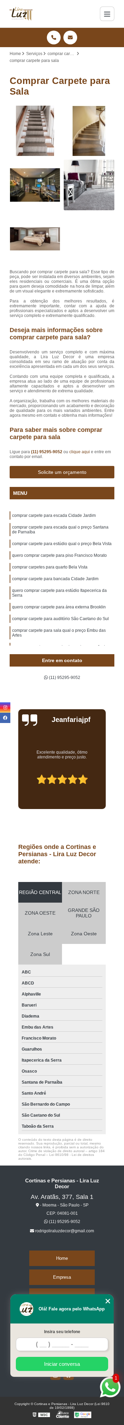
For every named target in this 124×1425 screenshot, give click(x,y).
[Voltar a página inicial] (21, 14)
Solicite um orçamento (62, 472)
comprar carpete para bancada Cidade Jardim (55, 578)
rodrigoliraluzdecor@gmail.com (64, 1231)
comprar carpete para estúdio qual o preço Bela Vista (62, 543)
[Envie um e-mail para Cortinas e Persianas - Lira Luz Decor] (70, 37)
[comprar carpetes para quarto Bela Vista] (35, 239)
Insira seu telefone (62, 1331)
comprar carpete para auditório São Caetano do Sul (60, 618)
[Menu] (107, 14)
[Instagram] (5, 707)
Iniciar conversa (62, 1364)
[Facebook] (5, 718)
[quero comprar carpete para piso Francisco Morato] (89, 185)
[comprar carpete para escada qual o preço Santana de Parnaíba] (89, 131)
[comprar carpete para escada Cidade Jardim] (35, 131)
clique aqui (79, 451)
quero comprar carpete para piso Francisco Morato (59, 555)
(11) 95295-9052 (47, 451)
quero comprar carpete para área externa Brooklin (59, 607)
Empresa (62, 1277)
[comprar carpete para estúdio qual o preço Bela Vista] (35, 185)
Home (62, 1258)
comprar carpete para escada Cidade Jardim (54, 515)
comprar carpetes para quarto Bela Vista (49, 567)
